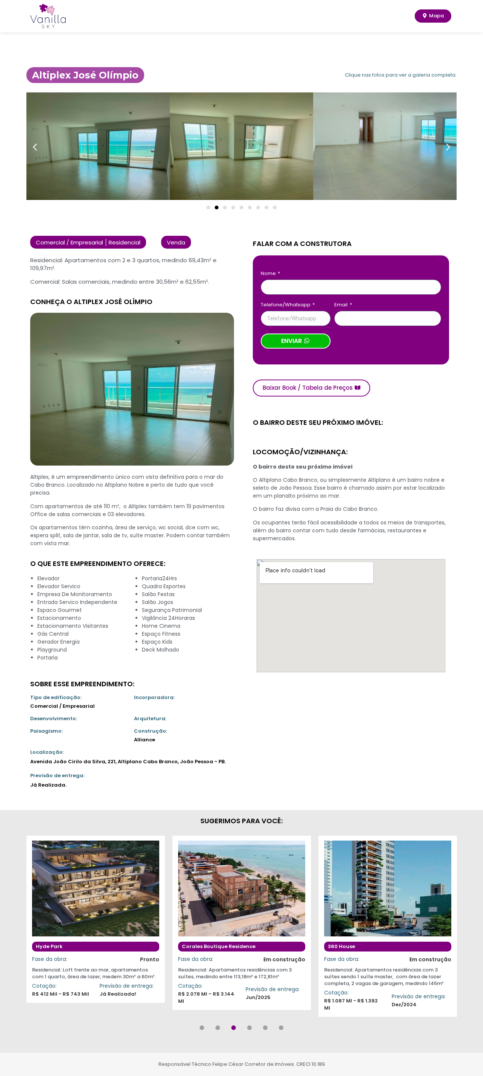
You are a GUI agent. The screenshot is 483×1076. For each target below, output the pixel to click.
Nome (269, 274)
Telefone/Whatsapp (286, 305)
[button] (35, 147)
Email (341, 305)
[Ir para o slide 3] (225, 207)
